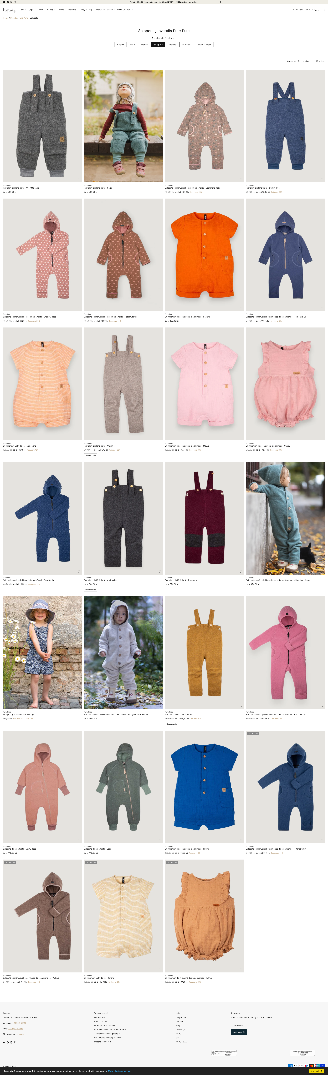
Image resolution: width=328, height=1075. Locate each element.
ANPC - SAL (181, 1042)
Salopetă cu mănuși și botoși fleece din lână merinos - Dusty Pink (275, 714)
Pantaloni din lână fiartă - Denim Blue (263, 188)
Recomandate (303, 61)
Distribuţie (180, 1029)
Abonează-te (239, 1032)
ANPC (178, 1033)
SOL (178, 1037)
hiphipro (20, 1034)
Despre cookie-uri (102, 1042)
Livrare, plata (100, 1017)
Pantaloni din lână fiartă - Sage (98, 188)
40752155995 (20, 1023)
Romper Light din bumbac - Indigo (18, 714)
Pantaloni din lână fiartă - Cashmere (100, 446)
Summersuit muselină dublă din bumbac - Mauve (187, 446)
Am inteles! (316, 1071)
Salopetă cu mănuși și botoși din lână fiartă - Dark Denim (28, 580)
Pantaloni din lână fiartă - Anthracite (100, 580)
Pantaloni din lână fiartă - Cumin (179, 714)
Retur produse (100, 1021)
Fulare (132, 44)
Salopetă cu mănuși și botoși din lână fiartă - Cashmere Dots (192, 188)
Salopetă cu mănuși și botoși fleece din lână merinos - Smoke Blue (276, 317)
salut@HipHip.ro (15, 1028)
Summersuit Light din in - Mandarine (19, 446)
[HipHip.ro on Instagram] (11, 2)
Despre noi (181, 1017)
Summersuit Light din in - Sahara (99, 978)
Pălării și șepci (204, 44)
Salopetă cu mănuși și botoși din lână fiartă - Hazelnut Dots (110, 317)
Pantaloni (186, 44)
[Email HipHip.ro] (4, 2)
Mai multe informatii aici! (120, 1071)
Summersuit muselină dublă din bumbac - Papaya (187, 317)
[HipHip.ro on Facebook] (7, 2)
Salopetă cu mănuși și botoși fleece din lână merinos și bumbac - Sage (278, 580)
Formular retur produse (104, 1025)
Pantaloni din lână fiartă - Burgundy (181, 580)
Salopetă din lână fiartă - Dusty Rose (19, 849)
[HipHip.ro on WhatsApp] (15, 2)
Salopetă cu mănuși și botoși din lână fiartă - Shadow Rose (29, 317)
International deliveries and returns (110, 1029)
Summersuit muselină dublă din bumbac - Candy (268, 446)
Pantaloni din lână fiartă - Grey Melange (21, 188)
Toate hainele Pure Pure (163, 38)
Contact (179, 1021)
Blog (178, 1025)
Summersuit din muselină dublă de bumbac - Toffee (188, 978)
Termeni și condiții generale (107, 1033)
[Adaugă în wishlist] (79, 179)
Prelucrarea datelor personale (107, 1037)
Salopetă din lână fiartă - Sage (97, 849)
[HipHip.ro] (9, 10)
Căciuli (120, 44)
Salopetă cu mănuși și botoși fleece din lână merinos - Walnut (31, 978)
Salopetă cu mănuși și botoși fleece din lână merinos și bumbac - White (116, 714)
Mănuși (144, 44)
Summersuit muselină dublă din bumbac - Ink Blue (188, 849)
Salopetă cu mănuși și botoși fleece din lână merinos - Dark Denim (276, 849)
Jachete (172, 44)
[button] (22, 9)
